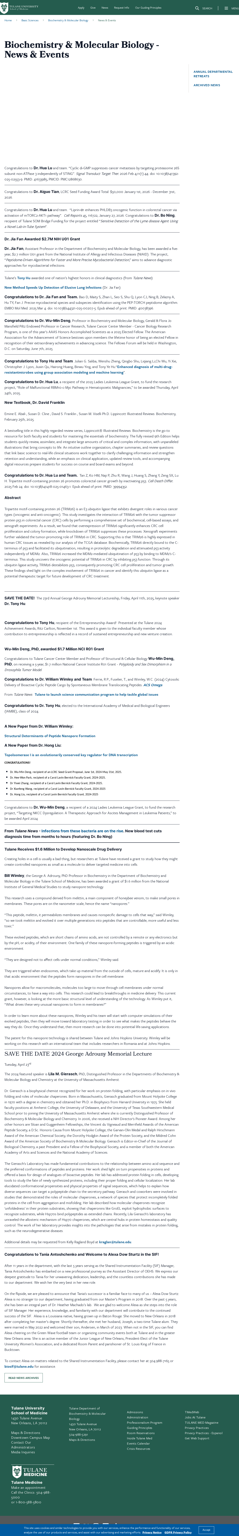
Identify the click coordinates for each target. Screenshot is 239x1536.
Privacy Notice (152, 1532)
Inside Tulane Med (139, 1438)
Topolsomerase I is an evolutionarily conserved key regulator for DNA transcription (71, 754)
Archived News (207, 85)
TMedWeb (192, 1412)
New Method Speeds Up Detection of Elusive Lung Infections (53, 287)
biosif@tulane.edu (19, 1366)
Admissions (135, 1412)
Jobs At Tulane (195, 1417)
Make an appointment (28, 1487)
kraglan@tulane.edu (115, 1241)
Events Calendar (138, 1443)
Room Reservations (141, 1433)
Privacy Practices (197, 1427)
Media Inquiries (23, 1451)
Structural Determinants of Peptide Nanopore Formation (49, 735)
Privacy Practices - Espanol (204, 1433)
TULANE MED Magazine (201, 1422)
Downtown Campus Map (30, 1437)
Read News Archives (23, 1378)
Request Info (121, 7)
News (105, 7)
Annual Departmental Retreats (213, 73)
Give (93, 7)
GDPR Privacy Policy (178, 1532)
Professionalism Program (144, 1422)
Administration (137, 1417)
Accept (206, 1530)
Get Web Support (197, 1438)
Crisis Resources (138, 1448)
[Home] (19, 8)
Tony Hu (23, 277)
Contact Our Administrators (23, 1445)
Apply (81, 7)
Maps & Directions (25, 1432)
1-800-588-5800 (28, 1501)
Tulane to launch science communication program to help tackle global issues (96, 694)
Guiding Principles (139, 1427)
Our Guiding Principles (148, 7)
